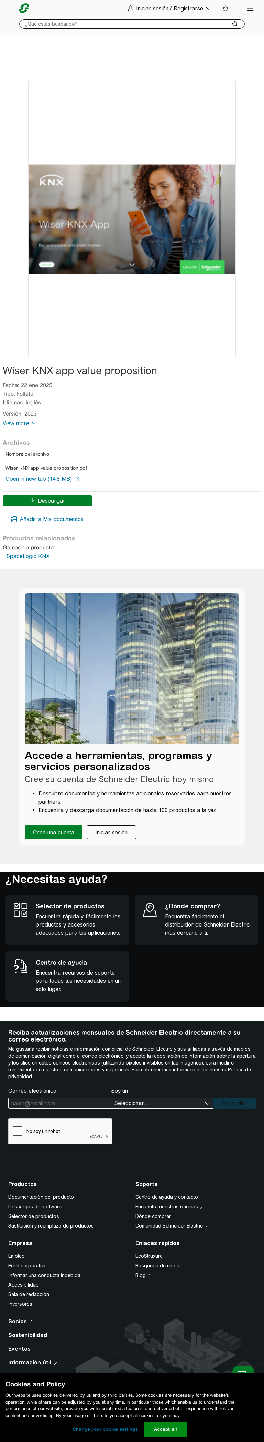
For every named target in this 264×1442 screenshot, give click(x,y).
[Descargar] (132, 219)
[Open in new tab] (39, 479)
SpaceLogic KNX (28, 556)
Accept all (165, 1429)
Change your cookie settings (105, 1429)
